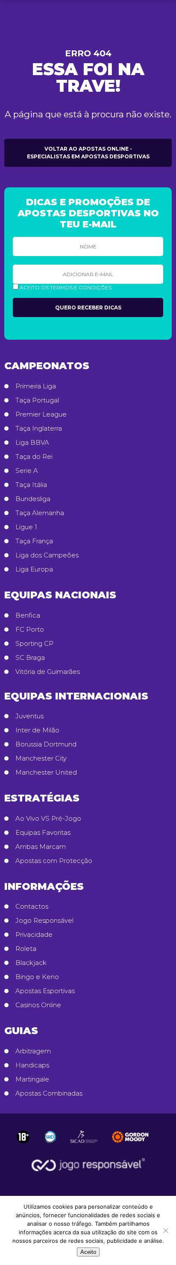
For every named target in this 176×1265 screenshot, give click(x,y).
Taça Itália (31, 485)
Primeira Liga (35, 386)
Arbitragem (33, 1051)
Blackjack (31, 963)
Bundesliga (32, 499)
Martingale (32, 1079)
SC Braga (30, 658)
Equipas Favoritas (42, 833)
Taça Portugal (37, 400)
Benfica (27, 615)
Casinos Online (38, 1005)
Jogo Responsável (44, 920)
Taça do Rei (34, 457)
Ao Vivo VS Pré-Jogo (48, 818)
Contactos (31, 906)
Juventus (29, 716)
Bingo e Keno (37, 977)
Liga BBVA (32, 442)
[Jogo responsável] (23, 1137)
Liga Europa (34, 569)
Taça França (34, 541)
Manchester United (46, 772)
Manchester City (41, 758)
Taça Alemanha (39, 513)
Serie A (26, 471)
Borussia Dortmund (45, 744)
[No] (165, 1230)
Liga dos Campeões (47, 555)
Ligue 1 (26, 527)
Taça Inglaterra (38, 428)
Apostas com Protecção (53, 861)
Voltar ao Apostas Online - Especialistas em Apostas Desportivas (88, 153)
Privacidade (34, 935)
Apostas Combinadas (48, 1093)
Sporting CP (34, 643)
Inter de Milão (37, 730)
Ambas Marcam (40, 847)
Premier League (41, 414)
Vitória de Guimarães (47, 672)
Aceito (88, 1252)
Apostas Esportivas (45, 991)
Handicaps (32, 1065)
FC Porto (29, 629)
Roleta (25, 949)
